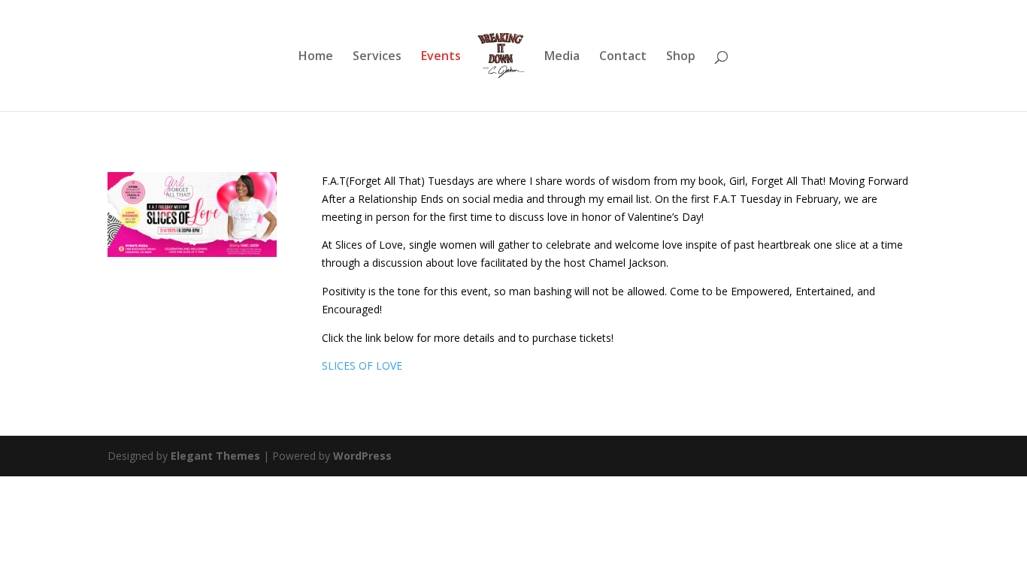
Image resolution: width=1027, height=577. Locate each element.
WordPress (362, 456)
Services (377, 57)
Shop (680, 57)
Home (315, 57)
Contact (623, 57)
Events (441, 57)
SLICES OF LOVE (362, 365)
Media (562, 57)
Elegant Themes (215, 456)
